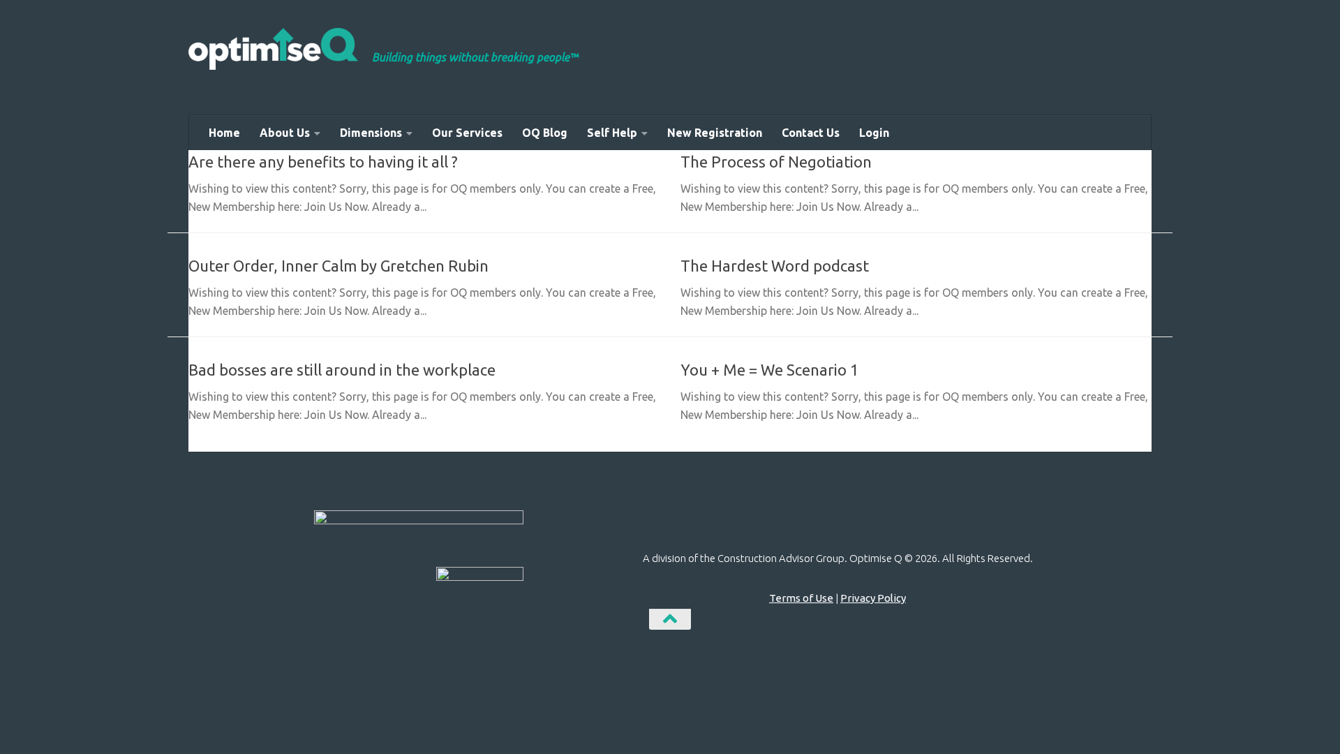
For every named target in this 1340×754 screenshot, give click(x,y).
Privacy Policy (873, 598)
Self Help (612, 132)
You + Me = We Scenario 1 (769, 369)
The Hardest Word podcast (774, 265)
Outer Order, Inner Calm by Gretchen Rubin (338, 265)
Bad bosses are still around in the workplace (342, 369)
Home (224, 132)
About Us (285, 132)
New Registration (714, 132)
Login (874, 132)
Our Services (467, 132)
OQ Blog (544, 132)
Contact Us (811, 132)
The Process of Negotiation (776, 161)
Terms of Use (801, 598)
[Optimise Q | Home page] (273, 49)
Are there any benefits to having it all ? (323, 161)
